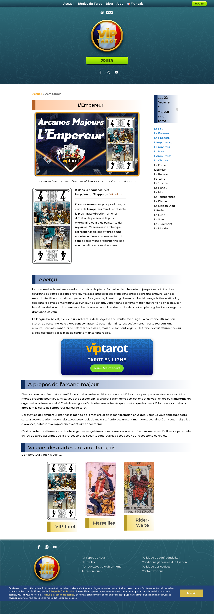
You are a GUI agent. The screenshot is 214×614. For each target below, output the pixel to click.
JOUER (199, 3)
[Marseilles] (100, 516)
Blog (109, 3)
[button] (78, 598)
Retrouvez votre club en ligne (102, 566)
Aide (120, 3)
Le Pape (159, 151)
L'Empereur (162, 147)
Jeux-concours (91, 571)
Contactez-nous (152, 571)
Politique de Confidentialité (61, 591)
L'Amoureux (162, 156)
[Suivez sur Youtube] (116, 72)
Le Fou (158, 128)
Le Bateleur (162, 133)
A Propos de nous (93, 557)
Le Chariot (161, 160)
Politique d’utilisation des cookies (58, 595)
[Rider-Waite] (139, 513)
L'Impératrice (163, 142)
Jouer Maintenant (107, 368)
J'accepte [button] (191, 593)
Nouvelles (88, 562)
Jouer (107, 60)
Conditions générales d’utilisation (164, 562)
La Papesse (162, 137)
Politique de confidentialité (160, 557)
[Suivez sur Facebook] (100, 72)
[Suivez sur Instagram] (108, 72)
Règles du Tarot (90, 3)
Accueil (68, 3)
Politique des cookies (156, 566)
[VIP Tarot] (62, 519)
